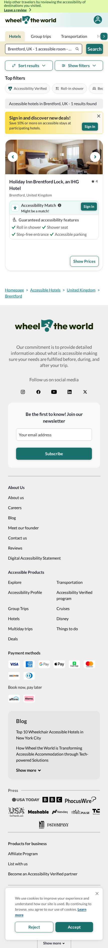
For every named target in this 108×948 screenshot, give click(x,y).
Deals (13, 638)
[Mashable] (38, 811)
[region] (54, 157)
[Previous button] (13, 157)
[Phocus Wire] (80, 799)
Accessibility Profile (25, 592)
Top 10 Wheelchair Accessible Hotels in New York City (49, 734)
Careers (15, 507)
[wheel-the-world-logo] (30, 20)
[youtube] (54, 392)
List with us (18, 863)
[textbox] (43, 49)
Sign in (89, 206)
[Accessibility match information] (59, 205)
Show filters (79, 65)
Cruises (63, 608)
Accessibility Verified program (74, 595)
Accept (74, 927)
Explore (14, 582)
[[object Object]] (99, 116)
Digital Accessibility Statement (34, 558)
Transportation (70, 582)
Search (94, 49)
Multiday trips (20, 628)
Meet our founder (23, 527)
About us (16, 497)
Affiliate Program (23, 853)
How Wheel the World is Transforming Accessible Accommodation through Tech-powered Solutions (52, 753)
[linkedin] (69, 392)
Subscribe (54, 453)
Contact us (17, 537)
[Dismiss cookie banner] (97, 893)
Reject (34, 927)
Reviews (15, 547)
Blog (12, 517)
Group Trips (18, 608)
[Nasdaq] (60, 812)
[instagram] (23, 392)
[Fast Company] (58, 825)
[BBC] (52, 799)
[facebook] (38, 392)
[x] (85, 392)
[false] (98, 20)
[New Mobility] (41, 825)
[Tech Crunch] (96, 812)
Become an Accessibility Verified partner (42, 873)
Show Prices (84, 261)
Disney (63, 618)
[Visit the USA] (16, 812)
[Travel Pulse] (80, 811)
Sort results (28, 65)
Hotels (14, 618)
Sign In (90, 126)
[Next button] (103, 36)
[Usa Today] (25, 800)
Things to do (67, 628)
